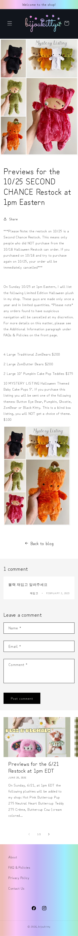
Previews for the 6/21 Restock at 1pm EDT (33, 767)
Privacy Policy (18, 877)
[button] (9, 23)
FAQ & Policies (19, 867)
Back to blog (41, 543)
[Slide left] (29, 834)
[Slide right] (48, 834)
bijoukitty (44, 926)
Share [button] (13, 218)
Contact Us (16, 888)
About (12, 856)
